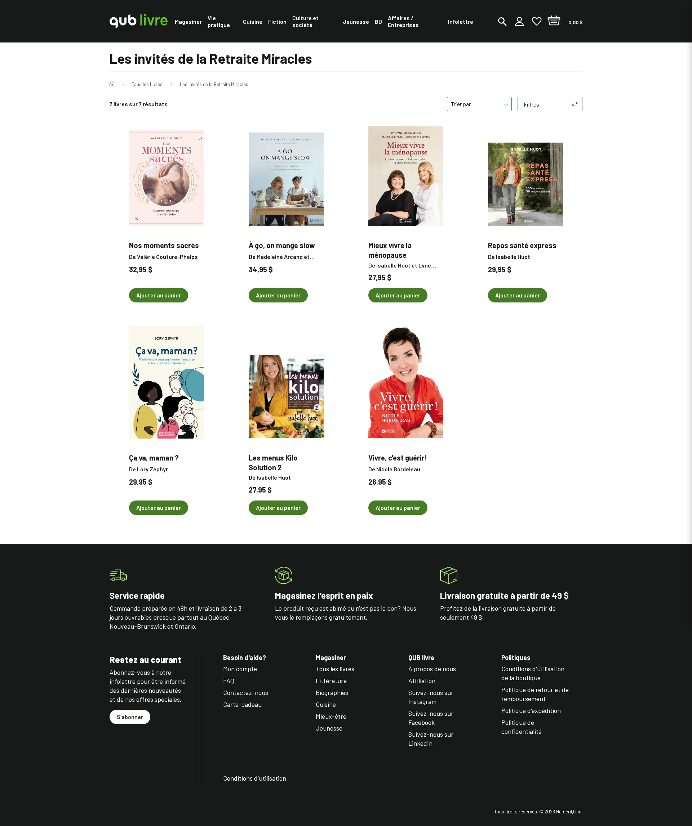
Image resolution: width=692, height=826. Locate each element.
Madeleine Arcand (280, 256)
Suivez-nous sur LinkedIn (430, 738)
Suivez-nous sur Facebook (430, 717)
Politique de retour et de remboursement (535, 694)
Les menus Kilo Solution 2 (273, 462)
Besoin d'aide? (244, 657)
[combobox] (479, 104)
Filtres (531, 104)
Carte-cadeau (242, 704)
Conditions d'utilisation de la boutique (532, 673)
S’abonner (130, 716)
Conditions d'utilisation (254, 778)
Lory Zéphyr (152, 469)
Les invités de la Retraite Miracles (214, 84)
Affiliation (421, 680)
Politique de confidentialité (521, 726)
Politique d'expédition (531, 710)
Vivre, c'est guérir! (397, 457)
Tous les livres (335, 669)
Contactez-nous (245, 692)
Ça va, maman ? (154, 457)
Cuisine (326, 704)
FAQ (228, 680)
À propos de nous (432, 669)
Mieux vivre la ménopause (390, 250)
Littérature (331, 680)
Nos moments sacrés (164, 245)
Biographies (332, 692)
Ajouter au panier (158, 295)
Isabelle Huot (393, 265)
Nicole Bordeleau (398, 469)
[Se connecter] (519, 21)
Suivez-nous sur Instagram (430, 696)
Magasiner (331, 657)
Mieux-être (331, 716)
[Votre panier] (554, 21)
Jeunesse (329, 728)
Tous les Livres (147, 84)
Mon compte (240, 669)
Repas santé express (522, 245)
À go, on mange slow (282, 245)
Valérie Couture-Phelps (167, 256)
